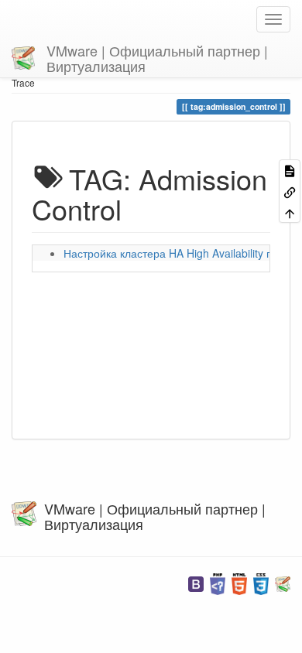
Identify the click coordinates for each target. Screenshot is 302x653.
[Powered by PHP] (217, 582)
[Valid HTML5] (239, 582)
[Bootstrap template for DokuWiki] (196, 582)
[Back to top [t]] (290, 212)
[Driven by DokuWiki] (282, 582)
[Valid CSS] (261, 582)
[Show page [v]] (290, 169)
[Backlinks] (290, 190)
